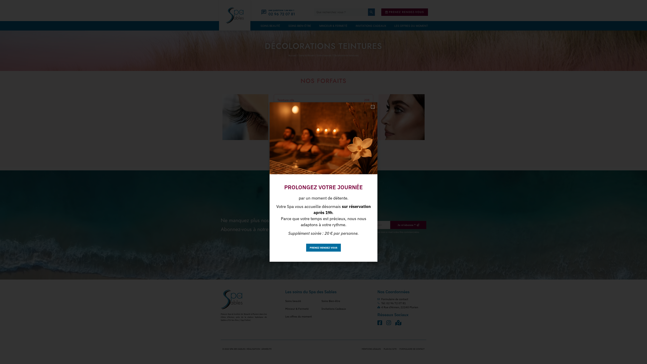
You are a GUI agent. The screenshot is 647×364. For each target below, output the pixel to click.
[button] (373, 107)
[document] (323, 182)
